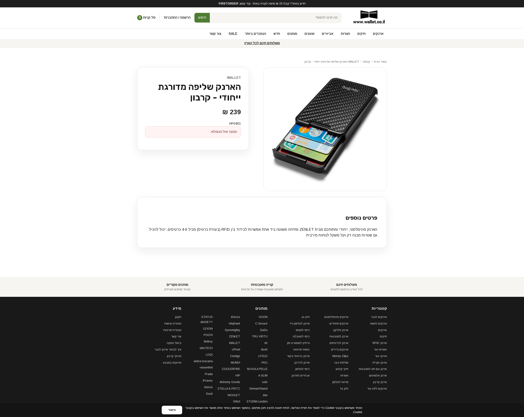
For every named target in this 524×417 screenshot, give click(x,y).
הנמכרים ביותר (255, 33)
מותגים (292, 33)
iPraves (208, 380)
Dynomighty (232, 330)
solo (265, 382)
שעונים (309, 33)
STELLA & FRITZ (229, 388)
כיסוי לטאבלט (301, 336)
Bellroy (208, 341)
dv (266, 343)
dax (265, 395)
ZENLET (234, 336)
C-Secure (261, 323)
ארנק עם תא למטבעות (373, 369)
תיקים (361, 33)
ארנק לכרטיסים (339, 343)
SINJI (236, 401)
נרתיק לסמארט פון (298, 343)
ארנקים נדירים (339, 349)
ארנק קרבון (380, 382)
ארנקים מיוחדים (339, 323)
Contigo (235, 356)
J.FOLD (263, 356)
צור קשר (215, 33)
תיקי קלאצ (341, 369)
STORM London (257, 401)
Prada (209, 374)
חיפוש (202, 17)
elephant (234, 323)
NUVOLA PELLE (257, 369)
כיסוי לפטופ (303, 330)
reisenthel (206, 367)
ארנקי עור (381, 356)
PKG (265, 362)
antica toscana (203, 361)
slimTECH (206, 348)
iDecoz (235, 317)
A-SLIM (263, 375)
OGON (263, 317)
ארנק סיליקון (340, 330)
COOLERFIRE (231, 369)
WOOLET (234, 395)
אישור (172, 409)
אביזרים (327, 33)
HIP (237, 375)
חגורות (345, 33)
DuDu (264, 330)
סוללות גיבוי (341, 362)
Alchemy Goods (230, 382)
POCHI (208, 335)
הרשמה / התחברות (177, 17)
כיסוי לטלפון (302, 369)
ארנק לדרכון (302, 362)
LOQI (209, 354)
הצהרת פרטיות (172, 330)
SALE (233, 33)
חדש (276, 33)
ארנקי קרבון (174, 356)
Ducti (209, 393)
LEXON (208, 328)
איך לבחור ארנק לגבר (168, 349)
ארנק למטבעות (339, 336)
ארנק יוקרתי (379, 362)
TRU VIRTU (260, 336)
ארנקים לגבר (379, 317)
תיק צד (344, 388)
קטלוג (366, 61)
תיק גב (305, 317)
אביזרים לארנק (300, 375)
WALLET (234, 77)
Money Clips (340, 356)
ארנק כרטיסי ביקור (298, 356)
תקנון (178, 317)
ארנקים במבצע (172, 362)
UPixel (236, 349)
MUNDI (235, 362)
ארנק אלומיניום (378, 375)
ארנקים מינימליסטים (336, 317)
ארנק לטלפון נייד (299, 323)
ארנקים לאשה (378, 323)
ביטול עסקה (174, 343)
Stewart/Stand (258, 388)
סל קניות (147, 17)
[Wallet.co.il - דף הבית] (367, 17)
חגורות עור (380, 349)
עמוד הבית (380, 61)
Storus (208, 387)
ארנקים (378, 33)
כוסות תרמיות (301, 349)
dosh (264, 349)
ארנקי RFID (380, 343)
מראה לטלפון (340, 382)
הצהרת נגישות (172, 323)
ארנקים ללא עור (377, 388)
